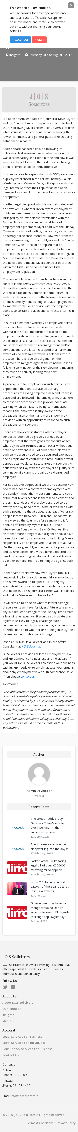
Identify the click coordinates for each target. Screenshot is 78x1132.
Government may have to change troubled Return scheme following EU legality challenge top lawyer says (50, 910)
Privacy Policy (66, 1123)
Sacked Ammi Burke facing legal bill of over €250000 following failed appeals (48, 865)
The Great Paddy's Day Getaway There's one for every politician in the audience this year (48, 825)
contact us (28, 676)
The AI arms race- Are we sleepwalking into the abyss (50, 846)
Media (6, 1021)
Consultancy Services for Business (27, 1049)
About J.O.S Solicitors (17, 1002)
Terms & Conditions (40, 1123)
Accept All (21, 39)
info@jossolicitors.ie (24, 1096)
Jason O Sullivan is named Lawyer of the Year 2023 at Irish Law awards (50, 886)
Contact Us (10, 1055)
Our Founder (11, 1009)
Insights (14, 55)
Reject (40, 39)
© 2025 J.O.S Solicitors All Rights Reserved (33, 1115)
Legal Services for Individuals (23, 1043)
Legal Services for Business (22, 1036)
